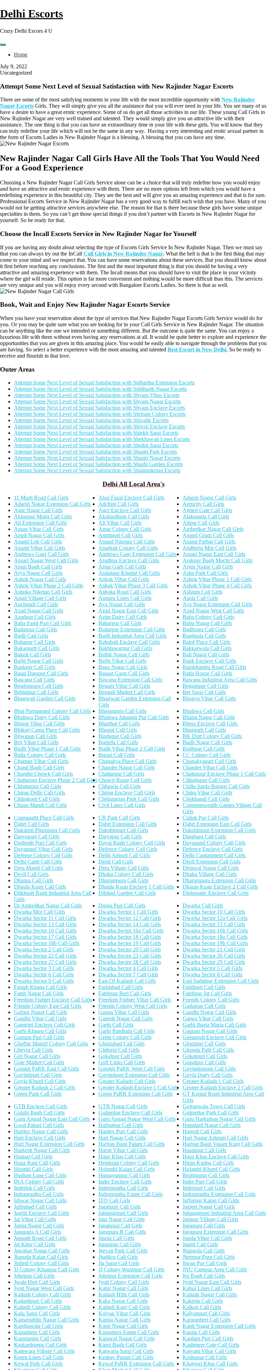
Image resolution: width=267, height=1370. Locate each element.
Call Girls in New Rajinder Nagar (123, 254)
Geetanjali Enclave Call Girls (214, 1037)
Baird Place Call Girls (206, 642)
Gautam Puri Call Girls (39, 1037)
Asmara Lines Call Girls (125, 598)
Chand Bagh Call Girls (39, 767)
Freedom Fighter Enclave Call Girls (53, 1000)
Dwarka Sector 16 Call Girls (45, 931)
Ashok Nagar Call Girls (40, 579)
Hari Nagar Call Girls (122, 1138)
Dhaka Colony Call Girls (125, 874)
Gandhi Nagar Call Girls (209, 1012)
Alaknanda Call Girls (206, 516)
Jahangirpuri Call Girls (123, 1213)
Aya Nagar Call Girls (121, 604)
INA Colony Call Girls (39, 1182)
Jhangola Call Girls (204, 1251)
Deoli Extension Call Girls (212, 862)
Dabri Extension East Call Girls (217, 824)
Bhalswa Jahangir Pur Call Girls (133, 717)
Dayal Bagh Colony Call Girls (131, 843)
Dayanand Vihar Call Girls (43, 849)
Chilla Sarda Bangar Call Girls (216, 786)
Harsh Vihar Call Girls (123, 1150)
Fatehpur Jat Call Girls (207, 993)
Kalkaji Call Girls (202, 1307)
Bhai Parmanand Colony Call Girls (52, 711)
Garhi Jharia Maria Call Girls (214, 1025)
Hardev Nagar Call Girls (41, 1131)
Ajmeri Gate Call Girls (207, 510)
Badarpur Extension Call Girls (131, 629)
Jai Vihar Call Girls (35, 1219)
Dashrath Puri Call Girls (40, 843)
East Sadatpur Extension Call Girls (221, 981)
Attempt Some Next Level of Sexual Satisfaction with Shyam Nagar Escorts (97, 401)
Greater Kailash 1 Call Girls (213, 1081)
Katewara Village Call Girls (44, 1351)
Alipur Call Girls (201, 523)
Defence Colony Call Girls (127, 849)
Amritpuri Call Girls (120, 535)
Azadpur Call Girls (35, 617)
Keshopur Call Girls (205, 1357)
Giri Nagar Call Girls (37, 1056)
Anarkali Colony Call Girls (128, 548)
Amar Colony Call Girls (124, 529)
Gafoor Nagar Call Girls (40, 1012)
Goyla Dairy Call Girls (208, 1075)
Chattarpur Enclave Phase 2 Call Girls (55, 780)
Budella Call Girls (118, 742)
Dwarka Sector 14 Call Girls (129, 924)
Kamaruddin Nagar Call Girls (46, 1320)
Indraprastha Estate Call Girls (130, 1194)
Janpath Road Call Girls (40, 1238)
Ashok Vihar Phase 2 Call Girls (48, 585)
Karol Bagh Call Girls (122, 1345)
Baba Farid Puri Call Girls (42, 623)
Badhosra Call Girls (204, 629)
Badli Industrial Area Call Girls (132, 636)
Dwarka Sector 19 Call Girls (129, 943)
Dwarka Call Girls (203, 905)
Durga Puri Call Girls (121, 905)
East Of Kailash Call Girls (127, 981)
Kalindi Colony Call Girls (42, 1307)
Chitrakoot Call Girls (37, 799)
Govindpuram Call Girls (209, 1069)
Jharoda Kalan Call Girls (41, 1257)
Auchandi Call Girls (36, 604)
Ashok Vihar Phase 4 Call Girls (217, 585)
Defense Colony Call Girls (43, 855)
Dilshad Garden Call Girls (127, 893)
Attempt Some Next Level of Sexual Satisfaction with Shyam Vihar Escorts (96, 395)
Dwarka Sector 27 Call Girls (45, 962)
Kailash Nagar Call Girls (210, 1294)
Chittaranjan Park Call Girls (128, 799)
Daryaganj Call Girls (36, 836)
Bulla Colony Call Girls (40, 755)
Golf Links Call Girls (121, 1062)
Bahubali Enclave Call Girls (129, 642)
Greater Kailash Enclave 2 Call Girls (223, 1087)
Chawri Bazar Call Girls (125, 780)
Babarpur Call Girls (119, 623)
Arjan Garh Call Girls (122, 567)
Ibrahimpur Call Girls (206, 1175)
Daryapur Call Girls (120, 836)
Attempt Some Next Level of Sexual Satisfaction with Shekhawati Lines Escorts (102, 439)
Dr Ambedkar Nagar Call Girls (48, 905)
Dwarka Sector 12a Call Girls (215, 918)
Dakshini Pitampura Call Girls (47, 830)
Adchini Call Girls (118, 504)
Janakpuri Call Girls (120, 1225)
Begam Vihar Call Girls (124, 686)
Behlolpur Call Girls (36, 692)
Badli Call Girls (31, 636)
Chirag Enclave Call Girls (126, 793)
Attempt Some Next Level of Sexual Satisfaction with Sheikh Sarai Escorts (96, 445)
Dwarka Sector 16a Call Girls (130, 931)
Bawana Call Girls (34, 680)
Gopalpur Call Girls (204, 1062)
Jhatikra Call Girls (118, 1257)
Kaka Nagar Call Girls (123, 1301)
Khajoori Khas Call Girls (210, 1364)
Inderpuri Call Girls (204, 1188)
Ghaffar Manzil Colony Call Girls (51, 1043)
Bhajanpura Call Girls (122, 711)
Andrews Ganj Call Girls (41, 554)
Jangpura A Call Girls (37, 1232)
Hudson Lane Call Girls (40, 1175)
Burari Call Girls (116, 755)
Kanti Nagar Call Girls (123, 1326)
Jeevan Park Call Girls (122, 1251)
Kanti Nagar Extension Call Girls (219, 1326)
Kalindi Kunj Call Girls (124, 1307)
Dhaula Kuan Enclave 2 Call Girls (220, 887)
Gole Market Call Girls (39, 1062)
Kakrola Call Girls (203, 1301)
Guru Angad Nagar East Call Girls (52, 1119)
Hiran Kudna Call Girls (208, 1163)
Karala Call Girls (201, 1332)
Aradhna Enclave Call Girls (128, 560)
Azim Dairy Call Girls (122, 617)
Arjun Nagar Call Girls (208, 567)
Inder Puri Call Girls (205, 1182)
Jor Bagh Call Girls (204, 1276)
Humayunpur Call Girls (124, 1175)
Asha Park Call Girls (205, 573)
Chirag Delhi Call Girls (39, 793)
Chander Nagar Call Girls (126, 767)
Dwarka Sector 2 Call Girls (44, 949)
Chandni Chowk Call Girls (43, 774)
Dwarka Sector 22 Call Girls (45, 956)
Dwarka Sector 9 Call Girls (44, 981)
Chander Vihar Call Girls (210, 767)
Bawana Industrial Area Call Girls (220, 680)
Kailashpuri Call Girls (38, 1301)
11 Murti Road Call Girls (41, 498)
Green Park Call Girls (38, 1094)
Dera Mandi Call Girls (38, 868)
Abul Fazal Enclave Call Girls (131, 498)
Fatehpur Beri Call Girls (124, 993)
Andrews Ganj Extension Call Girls (137, 554)
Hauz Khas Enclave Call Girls (216, 1156)
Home (20, 55)
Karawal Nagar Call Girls (126, 1338)
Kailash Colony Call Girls (42, 1294)
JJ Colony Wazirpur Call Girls (131, 1269)
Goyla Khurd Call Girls (40, 1081)
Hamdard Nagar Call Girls (212, 1125)
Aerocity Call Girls (203, 504)
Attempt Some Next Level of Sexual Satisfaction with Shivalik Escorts (91, 420)
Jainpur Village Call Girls (210, 1219)
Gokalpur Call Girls (120, 1056)
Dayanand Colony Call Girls (214, 843)
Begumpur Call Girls (205, 686)
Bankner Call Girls (34, 667)
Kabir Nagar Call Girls (123, 1288)
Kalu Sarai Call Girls (37, 1313)
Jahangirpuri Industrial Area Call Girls (224, 1213)
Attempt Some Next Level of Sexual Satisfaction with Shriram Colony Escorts (100, 414)
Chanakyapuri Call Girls (209, 761)
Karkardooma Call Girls (40, 1345)
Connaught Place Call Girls (44, 818)
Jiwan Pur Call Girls (205, 1263)
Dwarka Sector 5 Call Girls (212, 968)
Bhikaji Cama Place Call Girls (47, 730)
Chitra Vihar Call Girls (207, 793)
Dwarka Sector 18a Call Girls (215, 937)
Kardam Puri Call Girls (208, 1338)
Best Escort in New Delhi (197, 349)
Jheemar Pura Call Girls (209, 1257)
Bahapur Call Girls (34, 642)
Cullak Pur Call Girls (206, 818)
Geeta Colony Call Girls (125, 1037)
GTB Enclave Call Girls (40, 1106)
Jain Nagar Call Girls (121, 1219)
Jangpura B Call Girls (122, 1232)
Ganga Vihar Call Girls (208, 1018)
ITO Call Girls (114, 1200)
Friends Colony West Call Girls (132, 1006)
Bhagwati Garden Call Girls (44, 698)
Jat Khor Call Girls (34, 1244)
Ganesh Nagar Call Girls (125, 1018)
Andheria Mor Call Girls (209, 548)
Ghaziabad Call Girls (121, 1043)
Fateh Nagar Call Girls (39, 993)
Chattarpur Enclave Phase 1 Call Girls (224, 774)
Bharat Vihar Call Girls (39, 723)
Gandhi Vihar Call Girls (40, 1018)
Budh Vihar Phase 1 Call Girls (47, 749)
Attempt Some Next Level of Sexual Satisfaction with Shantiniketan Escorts (97, 470)
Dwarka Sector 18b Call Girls (46, 943)
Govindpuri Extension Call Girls (134, 1075)
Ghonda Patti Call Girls (208, 1050)
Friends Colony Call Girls (211, 1000)
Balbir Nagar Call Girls (123, 654)
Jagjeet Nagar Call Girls (209, 1207)
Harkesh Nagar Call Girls (42, 1150)
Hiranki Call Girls (33, 1169)
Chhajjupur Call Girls (206, 780)
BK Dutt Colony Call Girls (212, 736)
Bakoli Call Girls (32, 654)
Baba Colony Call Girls (208, 617)
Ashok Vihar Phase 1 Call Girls (217, 579)
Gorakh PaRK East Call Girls (46, 1069)
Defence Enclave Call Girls (213, 849)
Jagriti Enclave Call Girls (41, 1213)
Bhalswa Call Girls (203, 711)
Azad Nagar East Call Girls (128, 611)
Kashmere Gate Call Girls (211, 1345)
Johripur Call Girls (34, 1276)
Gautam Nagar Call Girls (210, 1031)
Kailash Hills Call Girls (123, 1294)
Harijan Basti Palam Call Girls (131, 1144)
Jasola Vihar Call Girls (207, 1238)
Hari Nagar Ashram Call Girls (215, 1138)
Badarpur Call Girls (35, 629)
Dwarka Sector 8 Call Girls (212, 974)
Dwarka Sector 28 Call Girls (129, 962)
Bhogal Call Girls (117, 730)
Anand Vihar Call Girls (39, 548)
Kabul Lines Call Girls (207, 1288)
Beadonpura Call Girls (38, 686)
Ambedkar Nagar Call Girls (213, 529)
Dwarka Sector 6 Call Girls (44, 974)
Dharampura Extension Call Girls (219, 880)
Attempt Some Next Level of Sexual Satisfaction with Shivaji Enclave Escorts (99, 426)
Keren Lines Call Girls (39, 1357)
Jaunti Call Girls (200, 1244)
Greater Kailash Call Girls (126, 1081)
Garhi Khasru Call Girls (40, 1031)
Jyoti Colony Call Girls (123, 1282)
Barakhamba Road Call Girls (214, 667)
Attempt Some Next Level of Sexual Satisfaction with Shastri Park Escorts (95, 452)
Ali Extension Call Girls (40, 523)
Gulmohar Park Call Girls (211, 1113)
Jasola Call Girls (116, 1238)
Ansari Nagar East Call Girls (214, 554)
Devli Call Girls (31, 874)
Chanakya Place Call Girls (127, 761)
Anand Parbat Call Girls (209, 542)
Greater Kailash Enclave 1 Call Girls (138, 1087)
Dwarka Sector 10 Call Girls (214, 912)
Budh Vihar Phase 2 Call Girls (131, 749)
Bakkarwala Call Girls (207, 648)
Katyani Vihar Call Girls (209, 1351)
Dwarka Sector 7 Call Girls (128, 974)
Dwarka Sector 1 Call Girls (128, 912)
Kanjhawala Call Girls (38, 1326)
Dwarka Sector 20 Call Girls (129, 949)
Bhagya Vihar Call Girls (209, 698)
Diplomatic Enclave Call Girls (216, 893)
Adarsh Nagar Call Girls (209, 498)
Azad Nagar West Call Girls (213, 611)
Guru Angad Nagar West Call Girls (137, 1119)
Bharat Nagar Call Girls (209, 717)
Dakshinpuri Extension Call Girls (219, 830)
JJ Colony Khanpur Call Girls (46, 1269)
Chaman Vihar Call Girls (41, 761)
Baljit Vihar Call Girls (122, 661)
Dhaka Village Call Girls (210, 874)
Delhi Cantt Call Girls (38, 862)
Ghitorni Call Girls (118, 1050)
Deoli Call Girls (115, 862)
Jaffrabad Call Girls (35, 1207)
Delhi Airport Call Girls (124, 855)
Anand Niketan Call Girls (126, 542)
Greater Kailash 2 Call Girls (44, 1087)
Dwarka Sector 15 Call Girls (214, 924)
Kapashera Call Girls (37, 1332)
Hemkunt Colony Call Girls (128, 1163)
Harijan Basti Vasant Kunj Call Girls (222, 1144)
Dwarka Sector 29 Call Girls (214, 962)
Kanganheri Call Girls (207, 1320)
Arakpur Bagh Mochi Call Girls (217, 560)
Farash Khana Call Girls (40, 987)
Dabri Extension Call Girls (127, 824)
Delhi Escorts (31, 13)
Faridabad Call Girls (120, 987)
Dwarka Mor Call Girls (39, 912)
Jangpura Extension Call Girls (215, 1232)
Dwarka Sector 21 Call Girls (214, 949)
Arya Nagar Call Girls (38, 573)
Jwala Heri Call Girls (37, 1282)
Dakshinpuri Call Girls (123, 830)
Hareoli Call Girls (202, 1131)
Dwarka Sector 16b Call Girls (215, 931)
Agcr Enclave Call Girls (124, 510)
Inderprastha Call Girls (123, 1188)
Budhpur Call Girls (204, 749)
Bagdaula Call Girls (204, 636)
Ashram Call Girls (202, 592)
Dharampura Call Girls (123, 880)
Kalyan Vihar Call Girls (124, 1313)
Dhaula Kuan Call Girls (40, 887)
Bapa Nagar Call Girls (122, 667)
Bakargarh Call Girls (36, 648)
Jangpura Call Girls (204, 1225)
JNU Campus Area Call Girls (215, 1269)
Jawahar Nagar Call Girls (42, 1251)
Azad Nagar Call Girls (38, 611)
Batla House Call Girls (207, 673)
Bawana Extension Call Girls (130, 680)
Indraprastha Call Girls (39, 1194)
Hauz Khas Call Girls (122, 1156)
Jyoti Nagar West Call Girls (44, 1288)
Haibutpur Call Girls (120, 1125)
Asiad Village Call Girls (40, 598)
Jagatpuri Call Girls (119, 1207)
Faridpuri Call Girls (204, 987)
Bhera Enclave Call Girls (210, 723)
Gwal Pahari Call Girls (39, 1125)
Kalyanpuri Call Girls (206, 1313)
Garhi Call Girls (116, 1025)
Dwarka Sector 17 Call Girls (45, 937)
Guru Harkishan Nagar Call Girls (219, 1119)
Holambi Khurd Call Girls (211, 1169)
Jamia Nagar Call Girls (39, 1225)
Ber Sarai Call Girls (204, 692)
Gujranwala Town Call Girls (214, 1106)
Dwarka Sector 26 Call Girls (214, 956)
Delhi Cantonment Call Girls (214, 855)
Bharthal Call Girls (119, 723)
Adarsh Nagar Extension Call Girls (52, 504)
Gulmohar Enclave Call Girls (130, 1113)
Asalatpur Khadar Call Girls (129, 573)
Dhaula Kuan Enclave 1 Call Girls (136, 887)
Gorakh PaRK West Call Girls (131, 1069)
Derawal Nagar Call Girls (211, 868)
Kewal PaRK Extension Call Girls (136, 1364)
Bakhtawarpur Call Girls (125, 648)
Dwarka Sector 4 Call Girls (128, 968)
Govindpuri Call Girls (38, 1075)
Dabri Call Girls (31, 824)
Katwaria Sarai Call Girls (126, 1351)
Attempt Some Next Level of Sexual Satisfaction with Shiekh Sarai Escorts (96, 433)
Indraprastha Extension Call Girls (219, 1194)
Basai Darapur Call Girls (41, 673)
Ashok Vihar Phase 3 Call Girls (133, 585)
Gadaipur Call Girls (204, 1006)
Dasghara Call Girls (204, 836)
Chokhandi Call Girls (206, 799)
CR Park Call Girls (119, 818)
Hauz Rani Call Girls (37, 1163)
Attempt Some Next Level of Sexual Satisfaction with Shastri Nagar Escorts (97, 458)
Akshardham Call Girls (123, 516)
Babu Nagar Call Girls (207, 623)
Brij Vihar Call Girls (36, 742)
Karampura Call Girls (37, 1338)
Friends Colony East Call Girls (47, 1006)
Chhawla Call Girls (119, 786)
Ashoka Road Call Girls (124, 592)
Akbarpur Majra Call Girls (43, 516)
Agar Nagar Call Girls (38, 510)
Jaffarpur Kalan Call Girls (211, 1200)
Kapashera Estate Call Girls (128, 1332)
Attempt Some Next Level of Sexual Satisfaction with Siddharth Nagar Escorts (100, 389)
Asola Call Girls (200, 598)
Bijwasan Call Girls (35, 736)
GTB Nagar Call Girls (122, 1106)
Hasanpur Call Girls (204, 1150)
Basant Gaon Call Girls (123, 673)
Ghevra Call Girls (33, 1050)
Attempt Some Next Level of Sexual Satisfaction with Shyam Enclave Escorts (99, 408)
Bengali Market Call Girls (126, 692)
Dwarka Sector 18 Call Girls (129, 937)
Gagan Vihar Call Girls (123, 1012)
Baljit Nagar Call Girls (38, 661)
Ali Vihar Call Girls (119, 523)
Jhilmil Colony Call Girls (41, 1263)
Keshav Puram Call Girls (125, 1357)
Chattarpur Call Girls (121, 774)
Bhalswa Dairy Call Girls (42, 717)
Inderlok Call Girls (34, 1188)
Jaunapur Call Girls (119, 1244)
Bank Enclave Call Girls (209, 661)
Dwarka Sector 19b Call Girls (215, 943)
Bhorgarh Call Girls (204, 730)
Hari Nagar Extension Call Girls (49, 1144)
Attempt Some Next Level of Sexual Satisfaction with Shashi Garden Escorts (98, 464)
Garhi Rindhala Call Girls (126, 1031)
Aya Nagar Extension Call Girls (217, 604)
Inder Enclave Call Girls (125, 1182)
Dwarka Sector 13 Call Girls (45, 924)
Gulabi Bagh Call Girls (39, 1113)
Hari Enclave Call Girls (39, 1138)
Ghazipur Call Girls (204, 1043)
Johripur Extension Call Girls (130, 1276)
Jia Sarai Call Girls (118, 1263)
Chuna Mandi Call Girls (40, 805)
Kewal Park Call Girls (38, 1364)
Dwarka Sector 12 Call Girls (129, 918)
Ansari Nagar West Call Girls (46, 560)
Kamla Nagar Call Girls (124, 1320)
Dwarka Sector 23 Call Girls (129, 956)
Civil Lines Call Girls (121, 805)
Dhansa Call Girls (33, 880)
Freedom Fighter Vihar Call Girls (134, 1000)
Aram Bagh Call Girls (38, 567)
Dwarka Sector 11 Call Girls (45, 918)
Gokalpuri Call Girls (205, 1056)
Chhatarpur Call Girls (37, 786)
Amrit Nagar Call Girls (39, 535)
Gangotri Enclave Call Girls (44, 1025)
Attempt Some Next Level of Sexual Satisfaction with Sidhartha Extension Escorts (104, 383)
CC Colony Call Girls (206, 755)
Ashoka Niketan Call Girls (43, 592)
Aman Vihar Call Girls (39, 529)
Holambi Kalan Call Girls (126, 1169)
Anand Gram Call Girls (208, 535)
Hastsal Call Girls (33, 1156)
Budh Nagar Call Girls (207, 742)
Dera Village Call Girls (123, 868)
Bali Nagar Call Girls (206, 654)
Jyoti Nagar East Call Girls (212, 1282)
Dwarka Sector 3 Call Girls (44, 968)
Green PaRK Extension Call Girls (135, 1094)
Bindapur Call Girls (119, 736)
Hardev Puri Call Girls (123, 1131)
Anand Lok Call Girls (38, 542)
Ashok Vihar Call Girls (123, 579)
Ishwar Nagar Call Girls (40, 1200)
